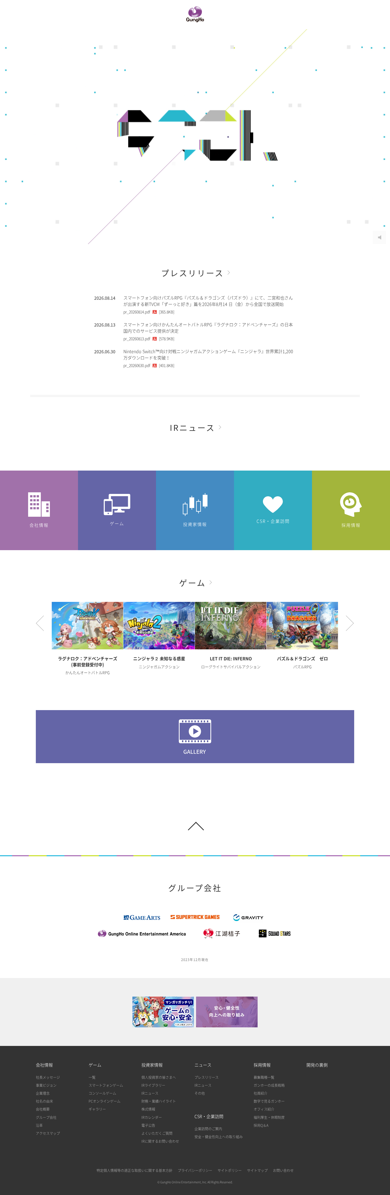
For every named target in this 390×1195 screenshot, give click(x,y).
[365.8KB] (148, 312)
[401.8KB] (148, 365)
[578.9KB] (148, 339)
